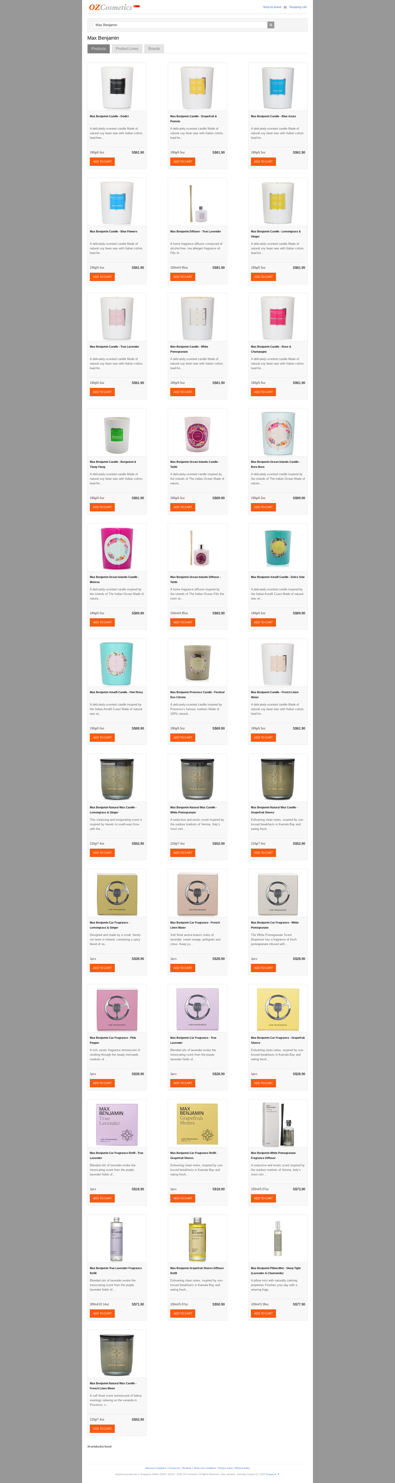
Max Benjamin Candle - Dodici (109, 116)
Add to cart (102, 161)
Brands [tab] (154, 49)
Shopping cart (298, 7)
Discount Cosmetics (155, 1468)
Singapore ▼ (273, 1474)
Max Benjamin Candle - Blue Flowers (113, 231)
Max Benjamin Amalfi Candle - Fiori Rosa (116, 692)
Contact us (174, 1468)
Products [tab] (98, 49)
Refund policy (242, 1468)
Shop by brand (272, 7)
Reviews (186, 1468)
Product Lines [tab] (127, 49)
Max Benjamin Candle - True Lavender (114, 346)
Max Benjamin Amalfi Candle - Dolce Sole (278, 577)
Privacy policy (226, 1468)
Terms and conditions (205, 1468)
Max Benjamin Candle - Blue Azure (273, 116)
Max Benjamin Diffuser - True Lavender (195, 231)
